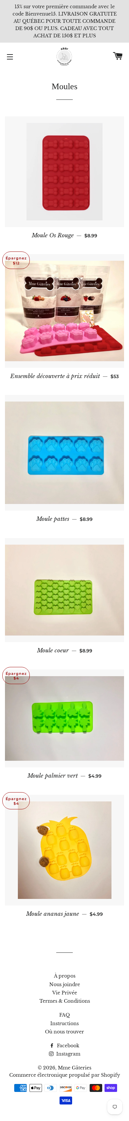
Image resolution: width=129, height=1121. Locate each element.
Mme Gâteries (74, 1068)
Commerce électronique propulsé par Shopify (64, 1075)
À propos (64, 976)
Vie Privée (64, 993)
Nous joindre (64, 984)
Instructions (64, 1023)
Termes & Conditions (64, 1001)
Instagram (67, 1054)
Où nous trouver (64, 1032)
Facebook (67, 1046)
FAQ (64, 1015)
